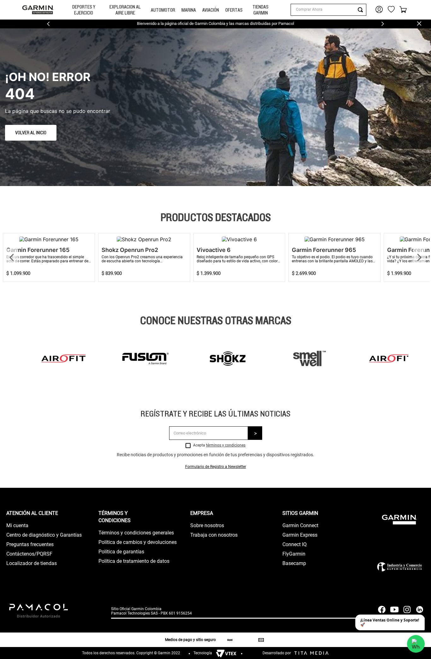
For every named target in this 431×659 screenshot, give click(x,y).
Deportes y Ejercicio (83, 10)
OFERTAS (234, 10)
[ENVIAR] (255, 433)
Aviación (210, 10)
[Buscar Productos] (361, 9)
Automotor (163, 10)
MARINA (188, 10)
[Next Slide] (383, 24)
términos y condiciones (225, 445)
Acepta (219, 445)
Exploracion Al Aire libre (125, 10)
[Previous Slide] (48, 24)
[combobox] (328, 10)
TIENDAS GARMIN (260, 10)
